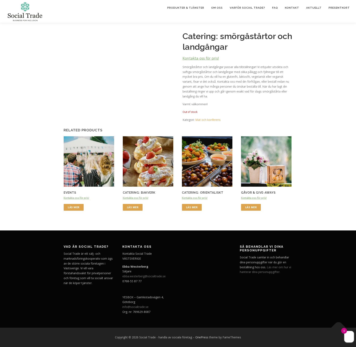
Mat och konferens (208, 120)
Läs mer (74, 207)
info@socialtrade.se (135, 307)
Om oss (217, 7)
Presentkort (339, 7)
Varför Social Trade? (247, 7)
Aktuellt (314, 7)
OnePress (201, 337)
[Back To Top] (338, 327)
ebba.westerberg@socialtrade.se (144, 276)
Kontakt (292, 7)
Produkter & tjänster (185, 7)
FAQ (275, 7)
